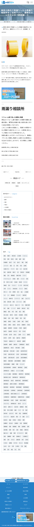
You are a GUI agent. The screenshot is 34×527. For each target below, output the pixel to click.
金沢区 (16, 315)
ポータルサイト (20, 433)
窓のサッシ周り (10, 282)
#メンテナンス (25, 183)
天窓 (5, 288)
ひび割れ (17, 446)
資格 (19, 426)
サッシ (24, 334)
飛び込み (11, 423)
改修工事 (9, 301)
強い (22, 292)
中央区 (28, 324)
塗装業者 (23, 426)
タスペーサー (6, 416)
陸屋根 (5, 328)
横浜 (5, 255)
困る (20, 311)
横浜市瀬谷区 (21, 383)
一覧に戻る (17, 172)
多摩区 (9, 324)
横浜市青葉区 (19, 387)
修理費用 (5, 262)
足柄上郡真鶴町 (7, 364)
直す (5, 308)
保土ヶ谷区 (6, 315)
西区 (9, 311)
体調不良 (24, 295)
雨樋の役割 (10, 360)
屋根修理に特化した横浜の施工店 (10, 147)
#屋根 (18, 183)
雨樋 (26, 262)
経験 (24, 301)
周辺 (11, 265)
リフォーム (25, 255)
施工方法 (16, 406)
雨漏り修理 (18, 275)
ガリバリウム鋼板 (19, 370)
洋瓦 (21, 265)
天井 (10, 292)
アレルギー (18, 295)
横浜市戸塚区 (18, 380)
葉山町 (27, 344)
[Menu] (31, 2)
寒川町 (12, 347)
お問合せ (12, 370)
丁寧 (22, 446)
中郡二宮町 (12, 351)
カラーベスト (19, 301)
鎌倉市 (25, 328)
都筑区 (9, 321)
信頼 (28, 426)
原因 (16, 259)
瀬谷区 (17, 318)
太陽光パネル (6, 269)
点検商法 (16, 423)
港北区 (12, 380)
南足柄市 (5, 344)
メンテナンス (17, 298)
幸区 (23, 321)
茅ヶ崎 (24, 331)
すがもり (13, 439)
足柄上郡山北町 (11, 357)
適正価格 (5, 429)
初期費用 (9, 436)
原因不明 (9, 272)
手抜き (15, 334)
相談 (12, 449)
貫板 (26, 406)
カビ (5, 295)
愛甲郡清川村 (6, 370)
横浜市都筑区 (26, 387)
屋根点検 (18, 439)
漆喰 (5, 410)
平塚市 (20, 328)
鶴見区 (5, 311)
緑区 (13, 318)
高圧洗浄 (12, 416)
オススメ (21, 443)
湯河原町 (14, 367)
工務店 (25, 367)
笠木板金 (15, 328)
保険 (8, 259)
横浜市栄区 (6, 387)
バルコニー (14, 285)
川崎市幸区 (13, 390)
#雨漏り (14, 183)
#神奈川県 (7, 183)
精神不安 (11, 298)
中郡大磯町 (17, 347)
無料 (14, 436)
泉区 (24, 318)
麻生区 (18, 324)
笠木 (9, 285)
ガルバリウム (6, 403)
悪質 (24, 420)
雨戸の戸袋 (26, 285)
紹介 (18, 292)
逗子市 (10, 334)
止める (5, 446)
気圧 (20, 413)
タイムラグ (22, 364)
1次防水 (14, 420)
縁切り (14, 272)
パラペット (6, 305)
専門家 (14, 292)
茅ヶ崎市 (5, 334)
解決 (14, 301)
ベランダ (22, 278)
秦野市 (28, 334)
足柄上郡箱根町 (18, 360)
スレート (24, 403)
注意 (26, 410)
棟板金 (5, 285)
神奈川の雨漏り (10, 166)
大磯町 (23, 347)
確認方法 (26, 429)
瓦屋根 (16, 400)
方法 (8, 275)
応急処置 (21, 315)
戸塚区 (25, 315)
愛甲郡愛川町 (13, 403)
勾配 (14, 337)
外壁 (5, 202)
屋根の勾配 (6, 351)
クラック (21, 288)
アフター (24, 275)
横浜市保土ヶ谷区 (7, 377)
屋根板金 (21, 406)
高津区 (5, 324)
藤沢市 (5, 331)
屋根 (2, 166)
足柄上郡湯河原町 (7, 367)
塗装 (22, 298)
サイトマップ (25, 511)
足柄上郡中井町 (24, 351)
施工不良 (25, 269)
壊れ (23, 262)
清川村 (5, 406)
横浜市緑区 (6, 383)
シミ (8, 295)
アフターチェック (7, 278)
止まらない (11, 413)
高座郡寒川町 (6, 347)
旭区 (9, 318)
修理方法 (22, 272)
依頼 (5, 449)
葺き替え (5, 420)
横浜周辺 (13, 275)
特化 (28, 308)
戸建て (5, 166)
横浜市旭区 (20, 367)
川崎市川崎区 (6, 390)
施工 (17, 269)
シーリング (13, 308)
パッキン (9, 288)
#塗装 (17, 186)
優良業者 (5, 426)
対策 (21, 423)
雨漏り (8, 255)
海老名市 (19, 341)
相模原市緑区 (13, 397)
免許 (14, 429)
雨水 (5, 272)
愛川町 (19, 403)
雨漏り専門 (27, 305)
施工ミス (12, 305)
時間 (17, 364)
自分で (10, 262)
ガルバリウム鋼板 (7, 374)
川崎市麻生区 (6, 397)
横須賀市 (10, 328)
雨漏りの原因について (15, 393)
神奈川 (12, 259)
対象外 (12, 400)
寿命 (17, 416)
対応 (8, 449)
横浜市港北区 (6, 380)
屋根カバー (10, 406)
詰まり (18, 262)
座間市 (24, 341)
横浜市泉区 (12, 387)
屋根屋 (10, 443)
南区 (16, 311)
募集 (26, 433)
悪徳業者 (14, 426)
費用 (24, 311)
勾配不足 (18, 337)
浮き (14, 262)
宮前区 (14, 324)
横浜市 (18, 308)
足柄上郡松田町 (24, 354)
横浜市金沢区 (22, 377)
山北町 (17, 357)
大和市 (9, 337)
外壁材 (25, 288)
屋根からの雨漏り (13, 383)
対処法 (26, 439)
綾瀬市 (10, 344)
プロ (22, 305)
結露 (10, 420)
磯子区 (11, 315)
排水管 (20, 282)
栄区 (21, 318)
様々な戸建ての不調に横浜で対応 (10, 151)
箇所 (18, 278)
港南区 (5, 318)
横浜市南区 (27, 374)
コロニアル (27, 298)
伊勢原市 (23, 337)
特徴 (10, 426)
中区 (13, 311)
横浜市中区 (21, 374)
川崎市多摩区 (6, 393)
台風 (5, 301)
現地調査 (27, 272)
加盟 (11, 433)
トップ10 (20, 285)
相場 (14, 433)
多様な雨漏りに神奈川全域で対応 (10, 155)
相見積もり (18, 436)
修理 (5, 259)
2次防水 (19, 420)
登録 (5, 436)
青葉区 (5, 321)
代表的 (14, 278)
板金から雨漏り (23, 400)
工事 (13, 446)
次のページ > (28, 172)
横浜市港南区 (25, 380)
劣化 (9, 446)
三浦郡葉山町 (21, 344)
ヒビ (21, 269)
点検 (8, 439)
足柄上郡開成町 (24, 357)
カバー (27, 416)
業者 (25, 446)
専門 (16, 413)
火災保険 (6, 207)
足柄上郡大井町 (11, 354)
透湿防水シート (12, 341)
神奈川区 (23, 308)
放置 (15, 410)
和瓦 (17, 265)
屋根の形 (15, 344)
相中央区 (5, 413)
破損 (23, 416)
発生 (23, 439)
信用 (17, 429)
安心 (15, 449)
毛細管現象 (25, 413)
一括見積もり (25, 436)
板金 (24, 259)
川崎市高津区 (26, 390)
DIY (18, 272)
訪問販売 (5, 423)
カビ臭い (5, 443)
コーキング (6, 265)
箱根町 (24, 360)
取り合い (15, 331)
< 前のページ (5, 172)
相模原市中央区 (21, 397)
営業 (10, 429)
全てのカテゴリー (8, 197)
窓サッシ (5, 292)
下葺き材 (5, 341)
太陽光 (25, 265)
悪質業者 (25, 423)
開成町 (5, 360)
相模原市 (23, 324)
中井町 (5, 354)
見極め (21, 429)
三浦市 (19, 334)
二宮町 (17, 351)
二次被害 (26, 292)
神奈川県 (13, 255)
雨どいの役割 (10, 410)
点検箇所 (27, 397)
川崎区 (14, 321)
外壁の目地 (15, 288)
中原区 (26, 321)
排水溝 (16, 282)
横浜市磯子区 (15, 377)
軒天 (20, 331)
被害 (8, 308)
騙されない (6, 433)
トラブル (25, 282)
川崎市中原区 (19, 390)
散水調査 (26, 443)
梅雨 (5, 439)
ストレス (5, 298)
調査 (5, 275)
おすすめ (15, 443)
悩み (19, 449)
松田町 (5, 357)
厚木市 (5, 337)
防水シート (17, 305)
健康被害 (13, 295)
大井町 (17, 354)
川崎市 (18, 321)
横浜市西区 (15, 374)
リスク (19, 410)
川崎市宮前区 (24, 393)
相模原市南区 (6, 400)
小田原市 (10, 331)
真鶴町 (13, 364)
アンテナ (12, 269)
